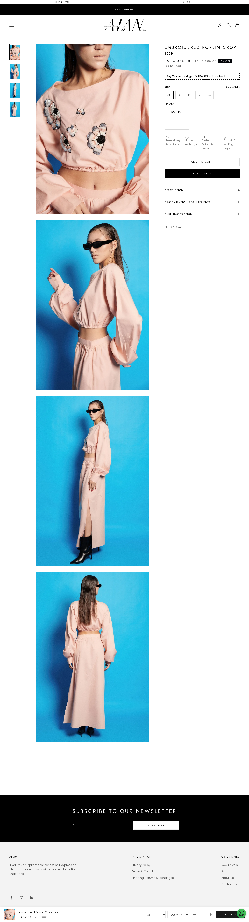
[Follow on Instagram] (21, 894)
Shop (225, 868)
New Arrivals (229, 861)
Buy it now (202, 170)
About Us (227, 874)
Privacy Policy (141, 861)
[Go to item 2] (14, 68)
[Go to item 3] (14, 87)
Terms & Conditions (145, 868)
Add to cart (202, 158)
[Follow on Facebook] (11, 894)
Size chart (233, 83)
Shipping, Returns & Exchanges (153, 874)
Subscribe (156, 822)
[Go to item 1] (14, 49)
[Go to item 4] (14, 106)
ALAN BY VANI (62, 2)
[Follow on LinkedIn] (31, 894)
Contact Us (229, 881)
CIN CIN (187, 2)
